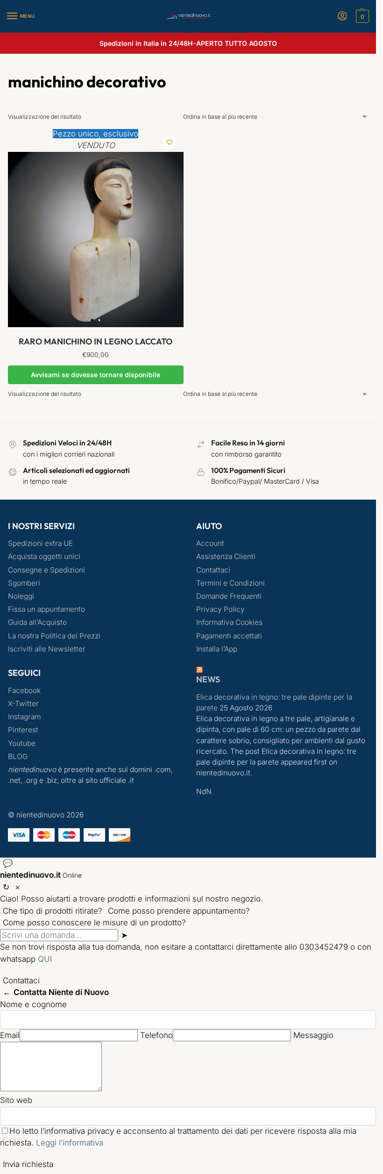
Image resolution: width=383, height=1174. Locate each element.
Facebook (24, 690)
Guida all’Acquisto (37, 622)
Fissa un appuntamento (46, 609)
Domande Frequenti (229, 596)
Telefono (156, 1035)
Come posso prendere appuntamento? (179, 911)
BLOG (18, 756)
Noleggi (21, 596)
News (208, 679)
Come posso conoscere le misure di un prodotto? (94, 922)
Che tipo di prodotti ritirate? (52, 911)
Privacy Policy (220, 609)
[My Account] (342, 16)
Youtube (21, 743)
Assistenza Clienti (225, 556)
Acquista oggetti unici (44, 556)
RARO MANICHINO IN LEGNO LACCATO (95, 341)
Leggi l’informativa (69, 1142)
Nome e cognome (33, 1004)
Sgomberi (24, 583)
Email (10, 1035)
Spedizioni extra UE (40, 543)
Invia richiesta (28, 1164)
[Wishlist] (170, 142)
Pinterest (23, 729)
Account (210, 543)
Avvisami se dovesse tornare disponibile (95, 375)
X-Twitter (23, 703)
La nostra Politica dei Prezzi (54, 635)
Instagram (24, 716)
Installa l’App (216, 648)
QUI (45, 959)
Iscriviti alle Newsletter (46, 648)
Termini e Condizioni (230, 583)
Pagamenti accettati (229, 635)
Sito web (16, 1100)
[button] (361, 16)
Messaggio (313, 1035)
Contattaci (213, 570)
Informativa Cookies (229, 622)
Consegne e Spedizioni (46, 570)
